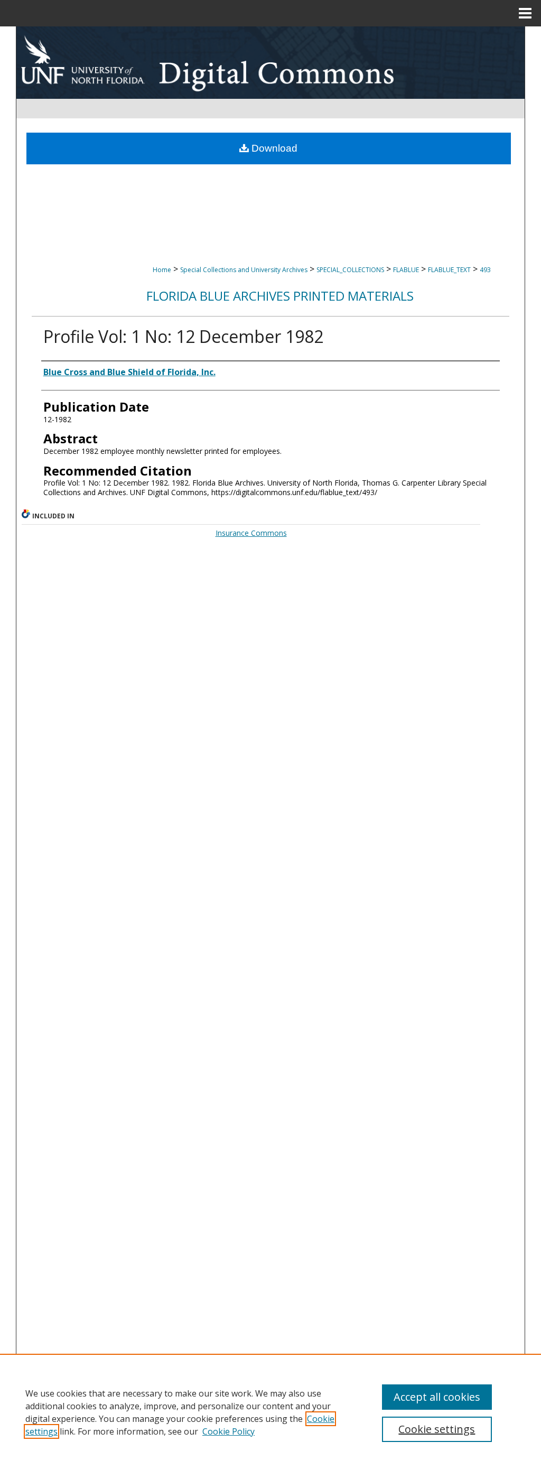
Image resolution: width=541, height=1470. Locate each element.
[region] (270, 1412)
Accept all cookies (437, 1397)
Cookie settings (436, 1429)
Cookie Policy (228, 1431)
